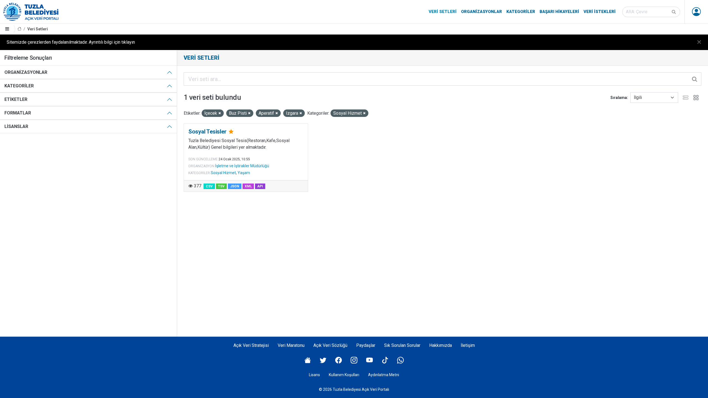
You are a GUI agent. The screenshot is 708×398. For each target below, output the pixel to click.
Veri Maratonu (291, 345)
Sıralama (618, 97)
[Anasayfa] (19, 29)
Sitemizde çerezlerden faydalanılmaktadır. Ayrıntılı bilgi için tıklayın (71, 42)
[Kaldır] (219, 113)
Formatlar (17, 113)
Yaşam (244, 173)
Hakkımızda (440, 345)
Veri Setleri (443, 11)
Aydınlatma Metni (383, 375)
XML (248, 186)
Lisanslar (16, 126)
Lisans (314, 375)
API (260, 186)
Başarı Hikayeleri (559, 11)
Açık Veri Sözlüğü (330, 345)
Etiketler (15, 99)
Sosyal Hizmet (223, 173)
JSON (234, 186)
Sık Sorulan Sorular (402, 345)
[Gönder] (674, 12)
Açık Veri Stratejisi (251, 345)
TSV (221, 186)
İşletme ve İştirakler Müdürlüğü (242, 166)
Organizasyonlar (481, 11)
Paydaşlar (365, 345)
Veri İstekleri (600, 11)
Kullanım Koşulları (344, 375)
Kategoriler (520, 11)
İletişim (468, 345)
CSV (209, 186)
